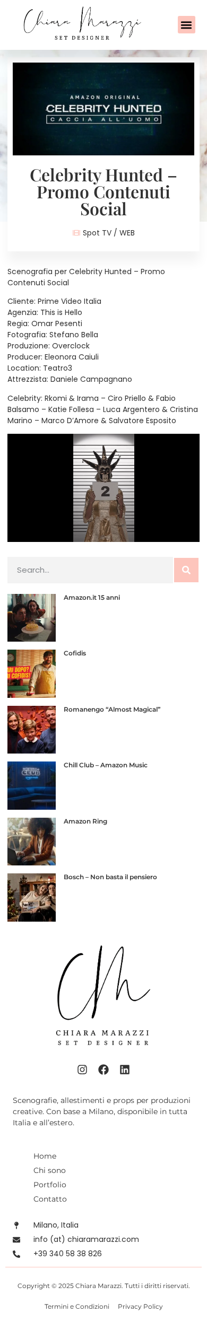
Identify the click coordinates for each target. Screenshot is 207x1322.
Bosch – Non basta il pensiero (110, 877)
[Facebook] (103, 1069)
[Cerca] (186, 570)
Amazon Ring (85, 821)
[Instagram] (82, 1069)
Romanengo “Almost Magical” (112, 709)
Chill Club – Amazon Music (106, 765)
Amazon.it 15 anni (92, 597)
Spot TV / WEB (109, 232)
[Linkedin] (124, 1069)
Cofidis (75, 653)
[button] (186, 24)
